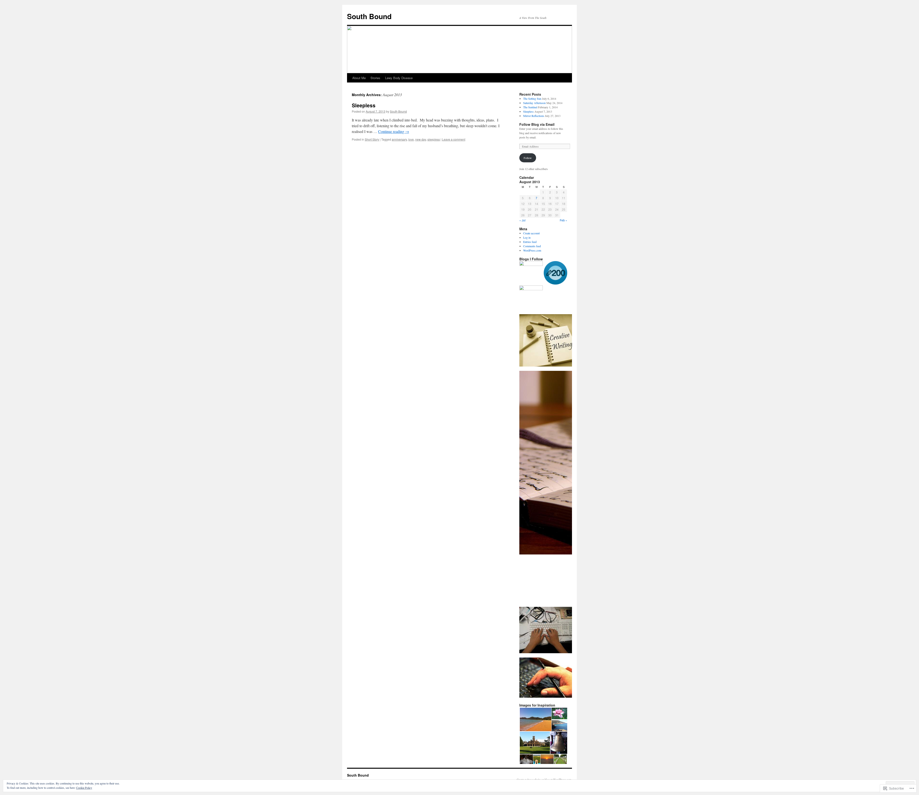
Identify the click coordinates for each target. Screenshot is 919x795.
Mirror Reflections (533, 116)
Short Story (372, 139)
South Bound (369, 16)
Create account (531, 233)
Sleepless (363, 105)
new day (420, 139)
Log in (527, 237)
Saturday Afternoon (534, 103)
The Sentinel (530, 107)
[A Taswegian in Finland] (555, 273)
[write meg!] (531, 297)
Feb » (563, 220)
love (411, 139)
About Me (359, 78)
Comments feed (532, 246)
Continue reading (393, 131)
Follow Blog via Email (537, 124)
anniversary (399, 139)
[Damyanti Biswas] (531, 273)
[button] (535, 719)
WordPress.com (532, 250)
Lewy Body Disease (399, 78)
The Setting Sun (532, 98)
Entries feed (530, 242)
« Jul (522, 220)
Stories (375, 78)
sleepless (433, 139)
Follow (528, 158)
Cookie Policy (84, 788)
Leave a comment (453, 139)
